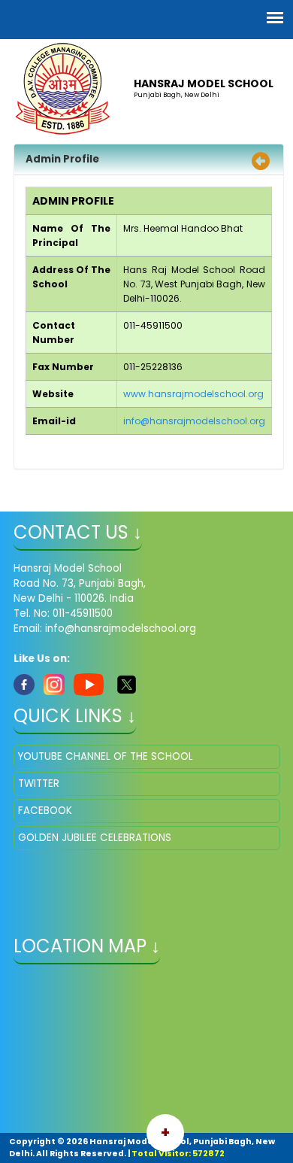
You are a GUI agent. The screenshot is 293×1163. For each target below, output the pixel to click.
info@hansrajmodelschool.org (194, 420)
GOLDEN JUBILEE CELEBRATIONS (94, 837)
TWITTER (38, 783)
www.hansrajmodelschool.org (193, 393)
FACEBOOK (45, 810)
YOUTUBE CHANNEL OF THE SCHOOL (105, 756)
